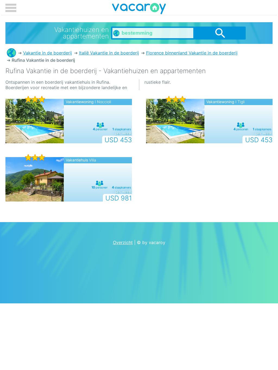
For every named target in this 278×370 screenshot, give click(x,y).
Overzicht (123, 242)
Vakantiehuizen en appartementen (11, 52)
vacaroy (139, 9)
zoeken (220, 33)
